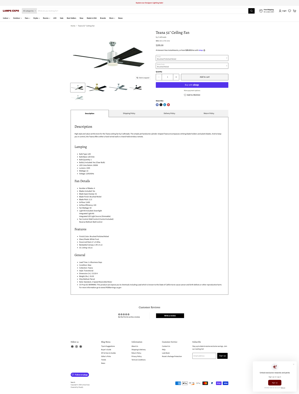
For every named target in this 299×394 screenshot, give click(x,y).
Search (73, 382)
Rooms (46, 18)
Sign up (222, 355)
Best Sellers (71, 18)
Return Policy (209, 113)
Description (89, 113)
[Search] (251, 11)
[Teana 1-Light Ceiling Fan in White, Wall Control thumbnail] (77, 97)
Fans (27, 18)
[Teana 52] (96, 87)
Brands (103, 18)
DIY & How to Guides (108, 353)
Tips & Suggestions (108, 346)
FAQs (164, 349)
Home (73, 26)
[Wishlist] (289, 11)
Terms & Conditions (139, 360)
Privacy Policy (137, 356)
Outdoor (16, 18)
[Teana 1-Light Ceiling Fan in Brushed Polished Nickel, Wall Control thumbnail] (77, 87)
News (120, 18)
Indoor (6, 18)
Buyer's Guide (106, 349)
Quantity (159, 72)
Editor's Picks (106, 356)
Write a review (170, 315)
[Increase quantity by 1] (176, 77)
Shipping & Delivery (139, 349)
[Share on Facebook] (157, 104)
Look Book (166, 353)
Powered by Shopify (77, 387)
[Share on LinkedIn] (164, 104)
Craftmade (162, 37)
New (81, 18)
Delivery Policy (169, 113)
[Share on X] (161, 104)
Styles (36, 18)
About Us (135, 346)
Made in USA (92, 18)
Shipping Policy (129, 113)
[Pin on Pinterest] (168, 104)
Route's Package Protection (172, 356)
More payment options (192, 91)
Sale (61, 18)
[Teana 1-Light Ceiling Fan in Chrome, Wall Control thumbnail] (118, 87)
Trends (103, 360)
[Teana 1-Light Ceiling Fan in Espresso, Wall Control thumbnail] (136, 87)
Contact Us (166, 346)
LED (54, 18)
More (111, 18)
